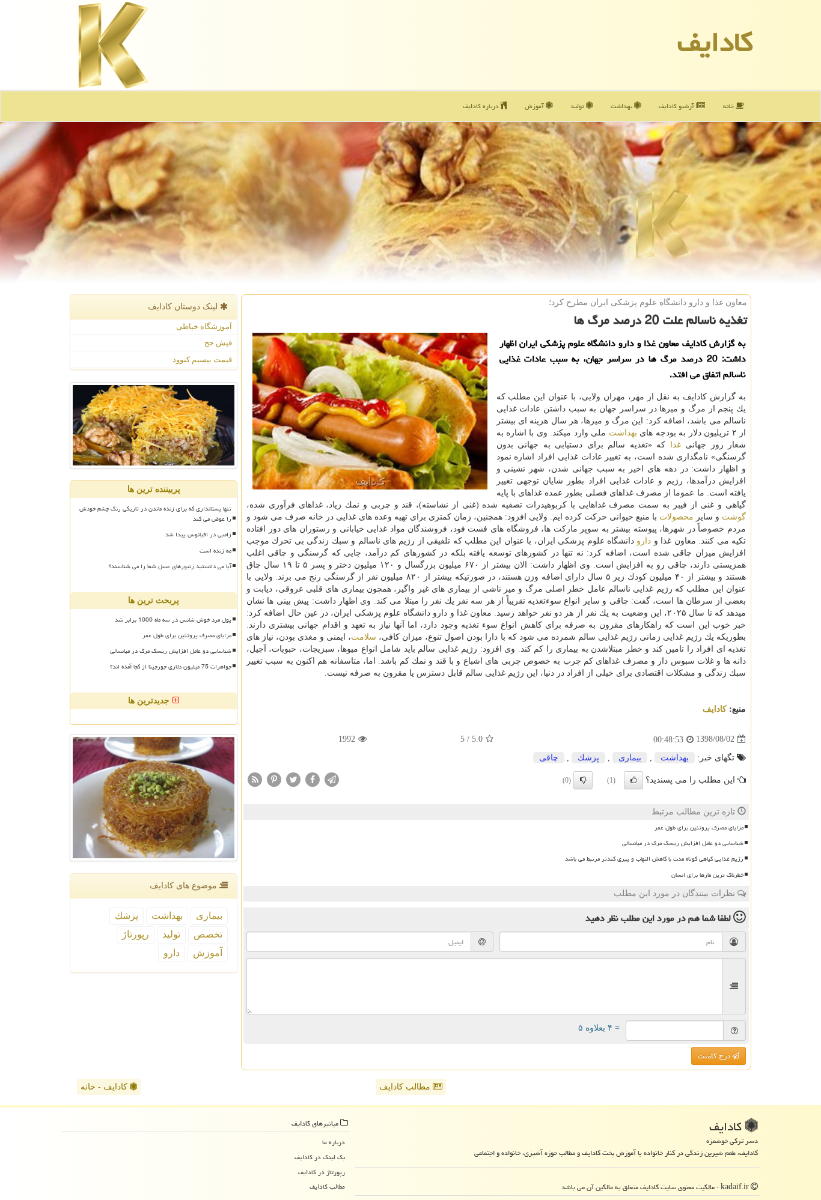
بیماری (629, 757)
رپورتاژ (135, 934)
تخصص (208, 934)
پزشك (588, 757)
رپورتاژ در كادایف (321, 1172)
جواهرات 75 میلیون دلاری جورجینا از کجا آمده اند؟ (170, 667)
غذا (675, 444)
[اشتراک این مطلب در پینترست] (274, 778)
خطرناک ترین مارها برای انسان (707, 875)
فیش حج (218, 342)
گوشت (734, 516)
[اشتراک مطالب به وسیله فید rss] (254, 778)
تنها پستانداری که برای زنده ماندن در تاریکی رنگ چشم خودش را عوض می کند (155, 514)
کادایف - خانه (105, 1086)
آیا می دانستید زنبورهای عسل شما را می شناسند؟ (170, 566)
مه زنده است (215, 551)
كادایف (715, 42)
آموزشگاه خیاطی (204, 326)
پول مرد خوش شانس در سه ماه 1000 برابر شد (173, 620)
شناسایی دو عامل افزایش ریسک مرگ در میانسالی (682, 843)
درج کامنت (715, 1056)
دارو (643, 540)
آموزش (535, 106)
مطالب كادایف (327, 1186)
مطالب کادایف (406, 1086)
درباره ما (333, 1142)
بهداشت (622, 106)
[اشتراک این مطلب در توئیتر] (293, 778)
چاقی (548, 757)
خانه (729, 106)
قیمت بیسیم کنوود (202, 359)
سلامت (363, 636)
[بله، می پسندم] (633, 780)
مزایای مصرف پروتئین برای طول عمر (699, 828)
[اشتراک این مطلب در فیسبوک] (312, 778)
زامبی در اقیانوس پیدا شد (198, 535)
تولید (578, 106)
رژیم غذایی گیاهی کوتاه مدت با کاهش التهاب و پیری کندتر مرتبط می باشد (654, 859)
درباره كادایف (482, 106)
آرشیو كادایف (677, 106)
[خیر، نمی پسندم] (583, 780)
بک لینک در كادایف (320, 1157)
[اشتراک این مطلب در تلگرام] (331, 778)
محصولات (676, 516)
